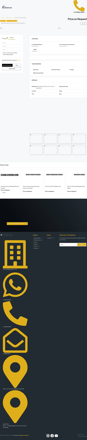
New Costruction (12, 20)
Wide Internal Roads (38, 73)
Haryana (50, 238)
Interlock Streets (55, 69)
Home (2, 17)
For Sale (3, 20)
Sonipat (36, 248)
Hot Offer (15, 175)
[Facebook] (52, 435)
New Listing (32, 174)
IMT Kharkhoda (37, 240)
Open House (38, 174)
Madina (35, 244)
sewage (72, 69)
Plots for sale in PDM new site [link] (53, 186)
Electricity (35, 69)
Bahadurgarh (37, 238)
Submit (82, 244)
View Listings (11, 39)
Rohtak (35, 246)
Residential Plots (9, 17)
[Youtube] (56, 435)
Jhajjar (35, 242)
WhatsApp (12, 68)
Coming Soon (2, 175)
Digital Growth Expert (24, 435)
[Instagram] (48, 435)
